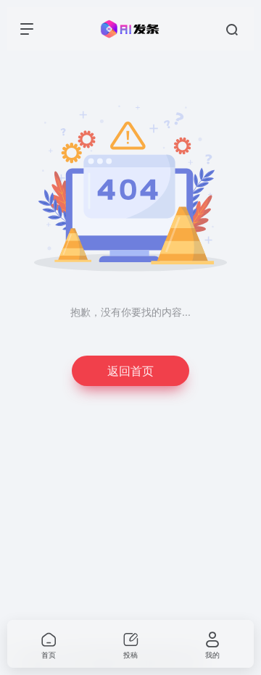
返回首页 (130, 370)
